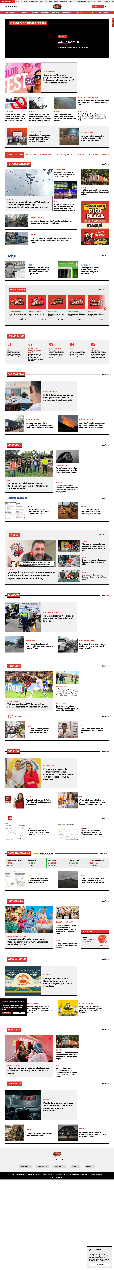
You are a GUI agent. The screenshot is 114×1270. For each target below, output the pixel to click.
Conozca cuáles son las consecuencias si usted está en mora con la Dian (38, 512)
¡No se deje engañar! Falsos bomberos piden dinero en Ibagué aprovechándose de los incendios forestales (15, 117)
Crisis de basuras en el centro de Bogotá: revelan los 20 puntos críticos (94, 562)
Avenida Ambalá (47, 154)
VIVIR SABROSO (103, 12)
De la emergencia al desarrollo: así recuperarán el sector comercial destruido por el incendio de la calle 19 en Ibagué (51, 240)
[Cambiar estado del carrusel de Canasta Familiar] (13, 1)
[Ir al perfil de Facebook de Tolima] (51, 1160)
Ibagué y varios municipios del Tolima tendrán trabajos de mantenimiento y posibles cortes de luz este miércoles (40, 117)
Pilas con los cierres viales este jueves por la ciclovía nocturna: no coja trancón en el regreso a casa (93, 547)
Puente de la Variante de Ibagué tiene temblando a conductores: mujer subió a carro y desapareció (58, 1107)
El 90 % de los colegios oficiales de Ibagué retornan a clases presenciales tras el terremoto (58, 397)
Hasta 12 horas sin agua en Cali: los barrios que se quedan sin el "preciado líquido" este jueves (77, 353)
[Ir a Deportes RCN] (15, 716)
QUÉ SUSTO (90, 12)
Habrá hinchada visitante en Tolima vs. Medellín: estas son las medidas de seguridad (67, 708)
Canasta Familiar (6, 1)
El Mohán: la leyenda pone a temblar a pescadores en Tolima (39, 1134)
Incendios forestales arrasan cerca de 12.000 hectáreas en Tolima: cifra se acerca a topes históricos (92, 425)
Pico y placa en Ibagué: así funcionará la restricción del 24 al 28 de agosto (64, 174)
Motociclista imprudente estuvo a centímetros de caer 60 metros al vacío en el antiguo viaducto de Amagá (56, 354)
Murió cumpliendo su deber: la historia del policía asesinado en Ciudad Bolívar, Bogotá (14, 353)
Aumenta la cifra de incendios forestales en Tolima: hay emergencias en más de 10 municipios (51, 222)
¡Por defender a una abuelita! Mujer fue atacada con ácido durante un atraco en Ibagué (66, 470)
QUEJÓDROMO (11, 12)
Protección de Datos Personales (78, 1174)
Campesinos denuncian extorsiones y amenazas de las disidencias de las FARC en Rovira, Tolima (67, 489)
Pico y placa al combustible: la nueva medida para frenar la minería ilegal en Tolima (39, 646)
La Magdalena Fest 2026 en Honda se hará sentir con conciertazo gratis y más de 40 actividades (57, 982)
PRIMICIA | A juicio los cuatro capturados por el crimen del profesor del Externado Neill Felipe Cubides (39, 271)
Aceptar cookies (98, 1265)
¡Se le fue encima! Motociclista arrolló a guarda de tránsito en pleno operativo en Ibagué (92, 138)
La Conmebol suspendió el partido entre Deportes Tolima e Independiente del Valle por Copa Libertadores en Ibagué (67, 692)
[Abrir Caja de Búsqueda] (106, 6)
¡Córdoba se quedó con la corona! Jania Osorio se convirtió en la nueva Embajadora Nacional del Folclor (27, 942)
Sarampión (32, 154)
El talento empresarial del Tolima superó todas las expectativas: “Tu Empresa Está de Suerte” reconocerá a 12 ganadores (58, 774)
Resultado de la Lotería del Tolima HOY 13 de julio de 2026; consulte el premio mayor (38, 802)
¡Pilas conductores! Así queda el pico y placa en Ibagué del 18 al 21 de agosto (58, 618)
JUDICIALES (23, 12)
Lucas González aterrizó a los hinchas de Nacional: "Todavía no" (92, 731)
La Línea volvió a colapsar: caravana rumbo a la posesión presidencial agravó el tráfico (92, 646)
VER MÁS (20, 319)
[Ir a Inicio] (57, 6)
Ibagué (61, 154)
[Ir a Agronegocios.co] (43, 853)
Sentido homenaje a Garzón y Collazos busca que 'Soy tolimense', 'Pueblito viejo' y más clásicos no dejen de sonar (66, 930)
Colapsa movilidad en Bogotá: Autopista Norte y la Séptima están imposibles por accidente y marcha (36, 357)
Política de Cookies (99, 1261)
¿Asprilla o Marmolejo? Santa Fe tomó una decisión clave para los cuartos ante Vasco (38, 731)
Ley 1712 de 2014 (57, 1177)
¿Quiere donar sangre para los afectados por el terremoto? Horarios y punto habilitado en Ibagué (28, 1070)
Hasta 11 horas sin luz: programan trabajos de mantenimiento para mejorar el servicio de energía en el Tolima (66, 1072)
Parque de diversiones (77, 154)
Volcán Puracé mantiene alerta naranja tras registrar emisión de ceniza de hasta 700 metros (92, 880)
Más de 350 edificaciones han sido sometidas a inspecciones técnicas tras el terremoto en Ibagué (67, 1056)
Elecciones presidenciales (100, 154)
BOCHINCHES (66, 12)
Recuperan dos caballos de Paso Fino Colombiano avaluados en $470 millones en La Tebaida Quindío (27, 486)
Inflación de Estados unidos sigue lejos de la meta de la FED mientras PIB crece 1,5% (92, 833)
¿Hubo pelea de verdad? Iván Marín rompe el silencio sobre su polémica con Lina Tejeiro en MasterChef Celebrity (31, 575)
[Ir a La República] (10, 818)
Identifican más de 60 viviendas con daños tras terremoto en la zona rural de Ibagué (95, 192)
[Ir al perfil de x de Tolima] (56, 1160)
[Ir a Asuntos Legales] (18, 498)
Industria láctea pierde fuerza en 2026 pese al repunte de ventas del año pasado (38, 880)
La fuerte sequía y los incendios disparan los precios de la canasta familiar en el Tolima (93, 102)
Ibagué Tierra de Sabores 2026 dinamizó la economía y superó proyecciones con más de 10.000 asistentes (91, 1010)
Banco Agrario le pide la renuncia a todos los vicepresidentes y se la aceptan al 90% (90, 271)
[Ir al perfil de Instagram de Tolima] (62, 1160)
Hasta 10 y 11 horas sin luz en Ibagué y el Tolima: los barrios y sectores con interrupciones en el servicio (64, 207)
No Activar (19, 1013)
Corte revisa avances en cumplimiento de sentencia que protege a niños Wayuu (91, 512)
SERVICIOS (78, 12)
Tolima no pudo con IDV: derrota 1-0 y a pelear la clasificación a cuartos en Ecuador (27, 705)
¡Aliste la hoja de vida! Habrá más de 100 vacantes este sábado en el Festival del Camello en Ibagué (92, 802)
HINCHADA (45, 12)
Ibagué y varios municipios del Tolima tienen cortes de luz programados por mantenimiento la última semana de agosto (28, 204)
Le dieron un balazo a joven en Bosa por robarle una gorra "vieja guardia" (94, 577)
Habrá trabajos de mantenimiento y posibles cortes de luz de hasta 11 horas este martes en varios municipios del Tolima (93, 117)
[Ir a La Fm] (12, 256)
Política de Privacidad (46, 1174)
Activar (6, 1013)
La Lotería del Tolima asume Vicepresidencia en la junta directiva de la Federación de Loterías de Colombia (39, 138)
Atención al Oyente (61, 1174)
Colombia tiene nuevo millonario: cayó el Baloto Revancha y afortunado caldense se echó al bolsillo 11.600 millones (98, 354)
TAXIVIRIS (34, 12)
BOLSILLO (55, 12)
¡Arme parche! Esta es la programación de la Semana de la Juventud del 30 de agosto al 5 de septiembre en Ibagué (58, 79)
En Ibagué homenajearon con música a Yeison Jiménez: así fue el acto (67, 946)
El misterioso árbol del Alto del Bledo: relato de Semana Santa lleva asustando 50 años (92, 1134)
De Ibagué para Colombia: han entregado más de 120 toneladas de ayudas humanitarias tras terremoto (39, 425)
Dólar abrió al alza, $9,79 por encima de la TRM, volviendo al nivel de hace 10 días (38, 833)
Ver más (104, 164)
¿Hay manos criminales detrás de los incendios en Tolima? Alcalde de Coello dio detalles (65, 117)
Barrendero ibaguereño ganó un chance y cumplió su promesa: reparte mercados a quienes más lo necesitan (39, 1010)
